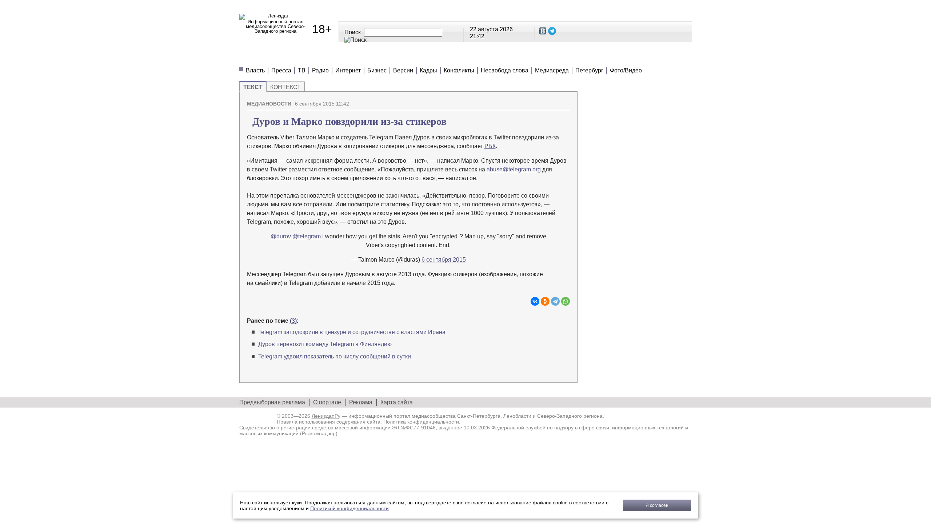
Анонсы (512, 58)
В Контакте (543, 31)
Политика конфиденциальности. (421, 422)
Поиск (352, 32)
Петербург (589, 70)
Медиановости (272, 58)
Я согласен (657, 505)
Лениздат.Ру (326, 416)
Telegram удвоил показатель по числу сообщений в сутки (334, 356)
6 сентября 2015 (443, 260)
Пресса (281, 70)
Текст (253, 87)
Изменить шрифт (551, 100)
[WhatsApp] (565, 301)
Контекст (285, 87)
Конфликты (459, 70)
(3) (293, 321)
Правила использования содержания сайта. (329, 422)
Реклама (360, 402)
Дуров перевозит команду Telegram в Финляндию (325, 344)
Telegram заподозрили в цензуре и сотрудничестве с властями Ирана (351, 332)
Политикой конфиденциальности (349, 508)
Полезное (372, 58)
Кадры (428, 70)
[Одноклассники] (545, 301)
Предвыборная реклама (272, 402)
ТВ (301, 70)
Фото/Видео (626, 70)
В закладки (564, 100)
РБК (490, 146)
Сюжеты (468, 58)
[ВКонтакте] (535, 301)
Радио (320, 70)
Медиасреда (552, 70)
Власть (255, 70)
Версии (403, 70)
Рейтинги (421, 58)
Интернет (348, 70)
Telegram (552, 31)
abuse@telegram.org (514, 169)
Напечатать (539, 100)
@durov (281, 236)
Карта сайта (396, 402)
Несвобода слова (504, 70)
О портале (327, 402)
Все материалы (567, 58)
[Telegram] (555, 301)
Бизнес (377, 70)
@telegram (306, 236)
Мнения (326, 58)
